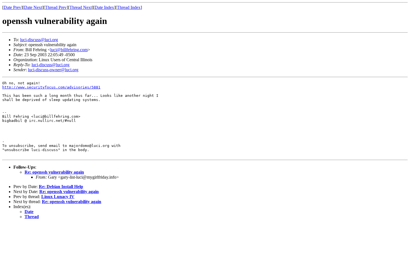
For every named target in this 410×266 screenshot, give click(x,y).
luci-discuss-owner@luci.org (53, 69)
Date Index (104, 7)
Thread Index (129, 7)
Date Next (33, 7)
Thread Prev (56, 7)
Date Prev (12, 7)
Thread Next (80, 7)
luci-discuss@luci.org (39, 39)
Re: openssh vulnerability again (54, 172)
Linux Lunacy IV (57, 196)
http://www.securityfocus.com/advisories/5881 (51, 87)
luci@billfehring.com (69, 49)
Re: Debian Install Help (61, 186)
